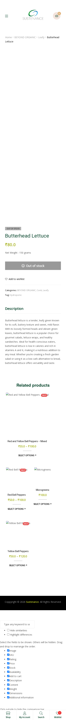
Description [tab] (14, 308)
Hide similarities (18, 630)
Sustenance (32, 601)
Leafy (41, 37)
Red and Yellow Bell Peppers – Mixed (27, 441)
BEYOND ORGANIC (25, 37)
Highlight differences (20, 634)
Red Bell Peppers (17, 494)
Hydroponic (16, 294)
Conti (39, 290)
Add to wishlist (17, 279)
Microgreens (42, 490)
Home (8, 37)
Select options (26, 455)
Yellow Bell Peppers (18, 551)
